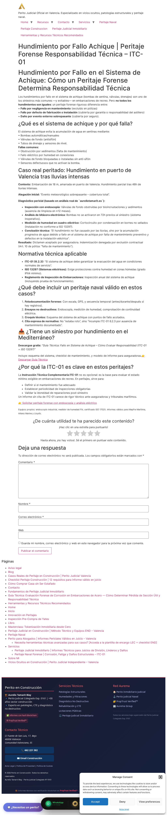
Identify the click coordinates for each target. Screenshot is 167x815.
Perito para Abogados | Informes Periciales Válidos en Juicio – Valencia (52, 638)
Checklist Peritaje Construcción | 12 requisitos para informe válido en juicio (54, 579)
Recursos (43, 22)
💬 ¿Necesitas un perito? (23, 807)
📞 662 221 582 (29, 750)
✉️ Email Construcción (29, 758)
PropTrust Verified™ (69, 790)
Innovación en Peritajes (22, 615)
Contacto (63, 22)
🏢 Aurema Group (123, 706)
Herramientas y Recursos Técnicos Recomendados (52, 35)
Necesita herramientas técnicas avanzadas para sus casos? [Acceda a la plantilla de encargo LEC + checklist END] (86, 642)
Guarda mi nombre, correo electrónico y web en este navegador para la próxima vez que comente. (82, 543)
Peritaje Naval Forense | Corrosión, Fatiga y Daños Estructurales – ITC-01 (60, 654)
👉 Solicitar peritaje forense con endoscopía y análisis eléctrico (57, 403)
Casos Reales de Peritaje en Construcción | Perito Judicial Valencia (49, 575)
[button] (160, 777)
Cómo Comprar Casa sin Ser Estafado (31, 583)
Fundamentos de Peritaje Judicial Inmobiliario (36, 591)
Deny (122, 801)
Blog (11, 571)
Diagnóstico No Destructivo (74, 701)
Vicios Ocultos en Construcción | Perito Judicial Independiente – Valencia (53, 662)
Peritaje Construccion (34, 28)
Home (24, 22)
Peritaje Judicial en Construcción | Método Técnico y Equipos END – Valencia (56, 630)
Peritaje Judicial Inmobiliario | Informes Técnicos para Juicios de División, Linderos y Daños (71, 650)
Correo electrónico (31, 517)
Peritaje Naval (107, 22)
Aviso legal (124, 809)
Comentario (26, 462)
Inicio (11, 611)
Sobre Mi (13, 658)
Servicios (84, 22)
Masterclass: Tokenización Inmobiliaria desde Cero (39, 626)
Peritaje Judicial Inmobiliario (69, 28)
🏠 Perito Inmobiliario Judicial (129, 691)
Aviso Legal (10, 766)
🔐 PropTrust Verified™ (125, 701)
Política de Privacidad (25, 766)
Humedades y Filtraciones (73, 696)
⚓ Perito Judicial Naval (125, 696)
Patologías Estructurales (72, 691)
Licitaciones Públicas (70, 710)
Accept (95, 801)
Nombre (24, 504)
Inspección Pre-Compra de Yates (28, 619)
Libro (11, 622)
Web (21, 530)
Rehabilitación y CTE (70, 706)
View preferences (149, 801)
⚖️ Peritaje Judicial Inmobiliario (76, 715)
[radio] (70, 433)
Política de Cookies (45, 766)
